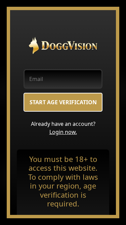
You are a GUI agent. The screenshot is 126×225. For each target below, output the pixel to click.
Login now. (63, 132)
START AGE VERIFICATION (63, 102)
